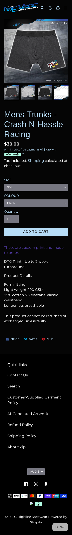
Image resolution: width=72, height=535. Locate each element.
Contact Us (17, 375)
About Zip (16, 447)
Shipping (36, 161)
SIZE (7, 180)
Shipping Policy (21, 436)
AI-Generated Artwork (27, 414)
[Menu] (66, 7)
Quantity (11, 212)
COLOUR (11, 196)
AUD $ (35, 471)
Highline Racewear (32, 517)
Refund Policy (20, 425)
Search (13, 386)
